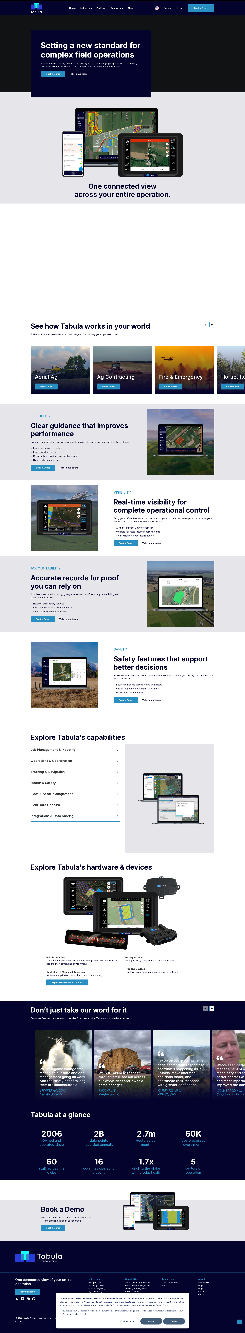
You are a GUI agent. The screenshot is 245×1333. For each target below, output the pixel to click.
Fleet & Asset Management (137, 1285)
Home (72, 8)
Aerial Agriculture (96, 1285)
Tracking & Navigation (135, 1288)
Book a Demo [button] (53, 74)
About (130, 8)
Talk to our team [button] (78, 74)
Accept (151, 1321)
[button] (211, 324)
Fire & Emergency (181, 377)
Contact (201, 1291)
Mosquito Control (96, 1282)
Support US (203, 1282)
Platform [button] (101, 8)
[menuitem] (72, 8)
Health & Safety (132, 1291)
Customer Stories (170, 1282)
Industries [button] (86, 8)
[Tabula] (36, 8)
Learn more (46, 386)
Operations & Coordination (137, 1282)
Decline (174, 1321)
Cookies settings (128, 1321)
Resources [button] (117, 8)
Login (180, 8)
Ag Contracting (116, 377)
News (164, 1285)
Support (168, 8)
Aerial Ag (46, 377)
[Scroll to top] (239, 1321)
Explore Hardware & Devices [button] (67, 982)
